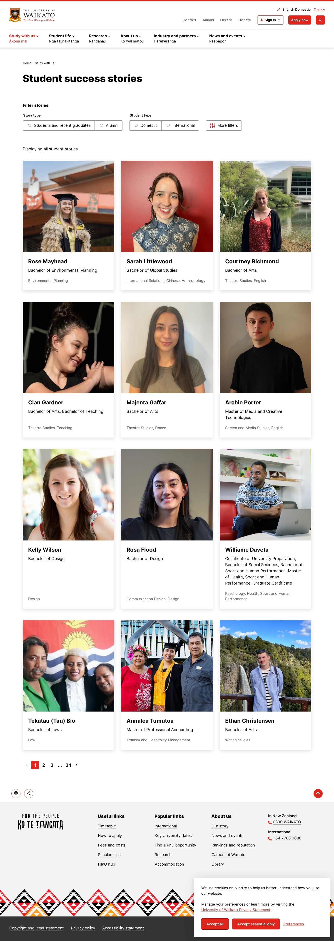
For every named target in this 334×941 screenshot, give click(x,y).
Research (163, 854)
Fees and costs (112, 845)
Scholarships (109, 854)
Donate (244, 20)
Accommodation (169, 864)
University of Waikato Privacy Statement (235, 909)
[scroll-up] (318, 793)
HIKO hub (106, 864)
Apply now (300, 20)
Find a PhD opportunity (175, 845)
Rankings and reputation (233, 845)
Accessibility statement (123, 928)
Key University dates (173, 835)
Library (226, 20)
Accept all (215, 924)
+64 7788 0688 (287, 838)
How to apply (110, 835)
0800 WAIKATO (287, 822)
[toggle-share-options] (28, 793)
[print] (15, 793)
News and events (227, 835)
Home (27, 63)
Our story (220, 826)
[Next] (77, 765)
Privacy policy (83, 928)
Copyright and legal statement (36, 928)
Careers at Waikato (228, 854)
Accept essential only (256, 924)
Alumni (208, 20)
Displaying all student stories (50, 149)
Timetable (107, 826)
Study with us (44, 63)
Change (319, 9)
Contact (189, 20)
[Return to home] (32, 15)
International (166, 826)
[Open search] (320, 20)
